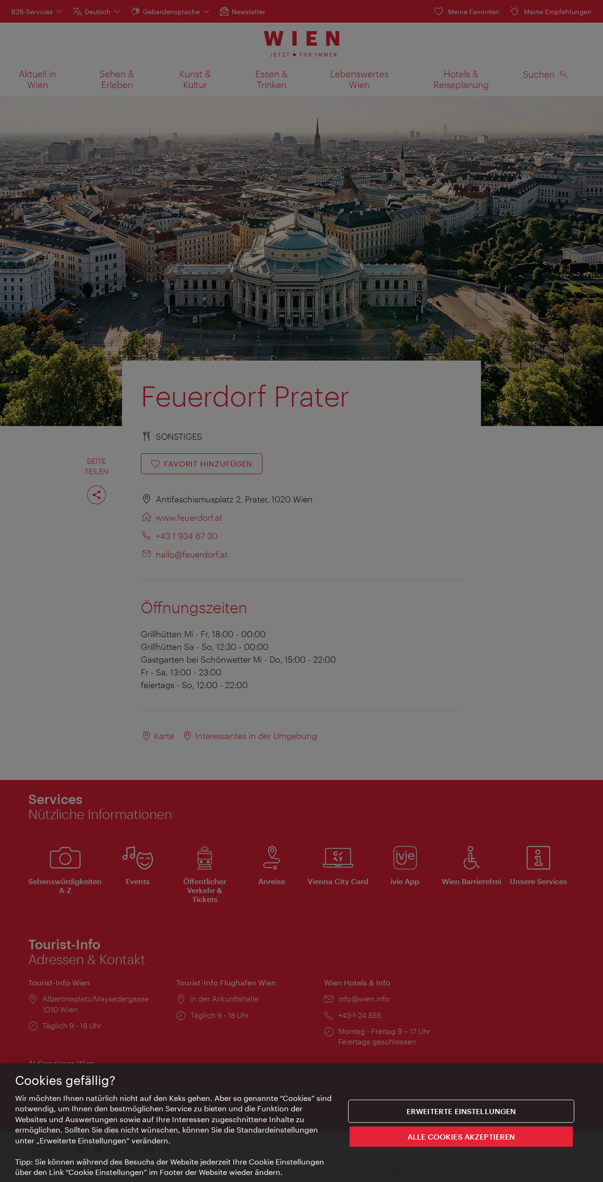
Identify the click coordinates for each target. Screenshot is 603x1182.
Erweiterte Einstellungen (461, 1111)
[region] (301, 1122)
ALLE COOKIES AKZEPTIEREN (461, 1136)
